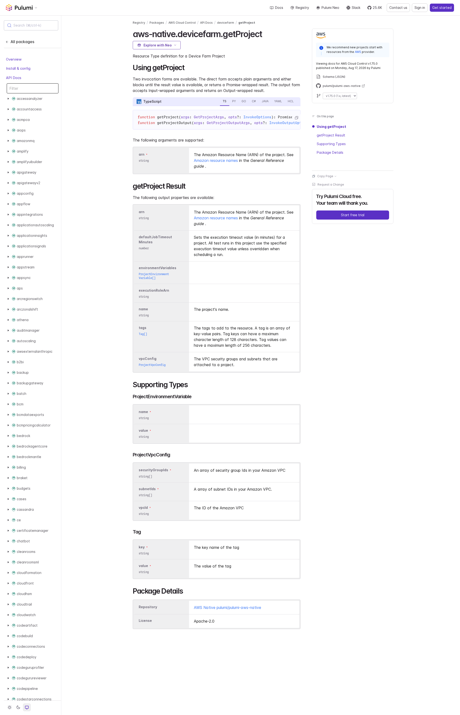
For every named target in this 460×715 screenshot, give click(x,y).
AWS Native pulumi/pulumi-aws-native (227, 607)
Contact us (398, 8)
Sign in (419, 8)
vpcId (143, 507)
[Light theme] (9, 707)
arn (141, 154)
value (143, 430)
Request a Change (330, 184)
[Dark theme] (18, 707)
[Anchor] (266, 33)
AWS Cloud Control (182, 22)
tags (142, 328)
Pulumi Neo (330, 8)
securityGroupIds (153, 470)
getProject (246, 22)
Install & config (18, 68)
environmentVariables (157, 268)
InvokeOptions (257, 117)
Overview (14, 59)
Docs (279, 8)
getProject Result (331, 135)
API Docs (13, 77)
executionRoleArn (154, 290)
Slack (356, 8)
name (143, 309)
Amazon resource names (216, 160)
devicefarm (225, 22)
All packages (22, 41)
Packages (157, 22)
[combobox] (31, 25)
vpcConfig (147, 359)
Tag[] (143, 333)
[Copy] (296, 118)
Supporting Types (331, 144)
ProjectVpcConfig (152, 364)
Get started (442, 8)
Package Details (330, 152)
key (142, 547)
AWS (358, 52)
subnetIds (147, 489)
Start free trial (352, 215)
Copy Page (325, 176)
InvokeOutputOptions (289, 123)
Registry (302, 8)
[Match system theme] (27, 707)
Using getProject (331, 127)
